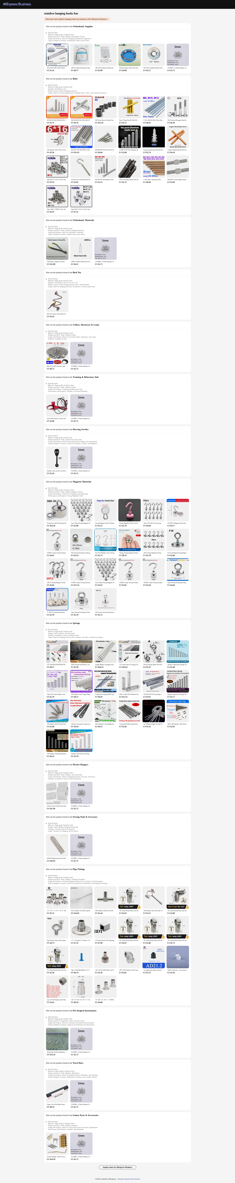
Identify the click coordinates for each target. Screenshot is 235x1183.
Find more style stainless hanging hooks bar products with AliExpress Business (76, 19)
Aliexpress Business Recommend (128, 1179)
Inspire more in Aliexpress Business (117, 1167)
